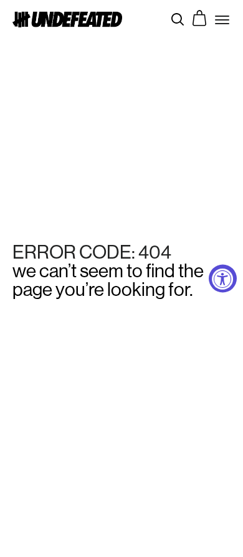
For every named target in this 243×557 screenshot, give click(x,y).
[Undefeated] (67, 19)
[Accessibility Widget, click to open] (223, 279)
